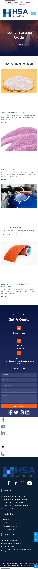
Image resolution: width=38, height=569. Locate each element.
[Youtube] (29, 483)
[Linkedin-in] (15, 483)
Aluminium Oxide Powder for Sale (13, 112)
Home (13, 44)
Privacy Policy (30, 565)
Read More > (4, 122)
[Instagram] (22, 483)
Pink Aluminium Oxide (9, 170)
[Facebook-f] (8, 483)
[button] (33, 13)
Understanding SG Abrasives (12, 227)
